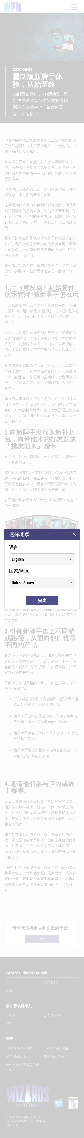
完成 (42, 600)
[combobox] (37, 559)
